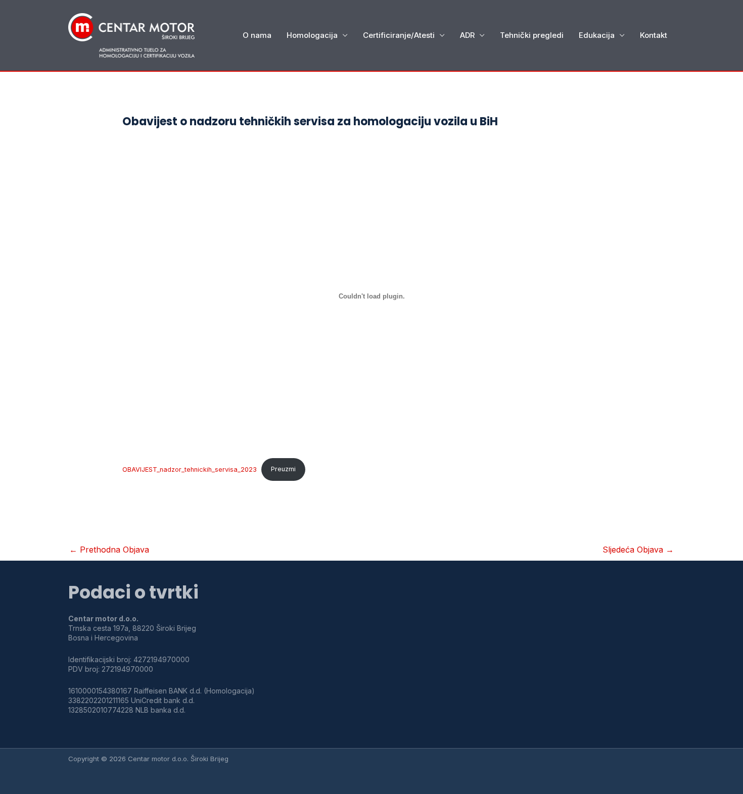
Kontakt (653, 35)
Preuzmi (283, 469)
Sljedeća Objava (638, 549)
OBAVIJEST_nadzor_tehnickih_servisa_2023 (189, 469)
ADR (467, 35)
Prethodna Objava (109, 549)
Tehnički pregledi (532, 35)
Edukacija (597, 35)
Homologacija (312, 35)
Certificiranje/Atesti (399, 35)
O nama (257, 35)
